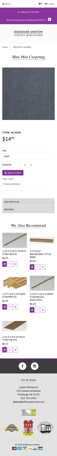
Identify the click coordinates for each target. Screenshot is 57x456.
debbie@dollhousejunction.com (28, 401)
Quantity (6, 164)
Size (4, 150)
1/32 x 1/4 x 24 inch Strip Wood (13, 338)
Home (5, 47)
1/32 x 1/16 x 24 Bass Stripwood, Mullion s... (41, 297)
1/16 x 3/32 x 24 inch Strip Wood (14, 252)
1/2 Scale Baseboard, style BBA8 (40, 254)
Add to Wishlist (13, 184)
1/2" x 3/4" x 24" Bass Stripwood (13, 295)
